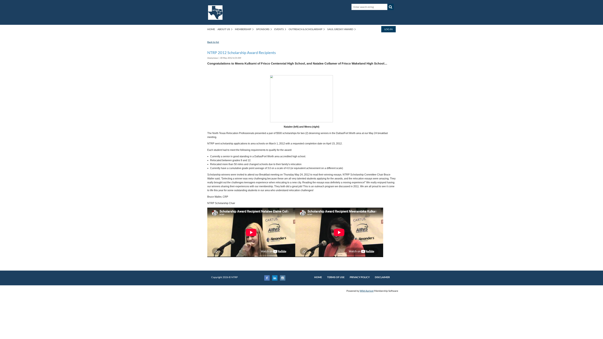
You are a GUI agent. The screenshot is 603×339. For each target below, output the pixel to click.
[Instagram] (282, 278)
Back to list (213, 41)
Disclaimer (382, 277)
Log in (388, 29)
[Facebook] (267, 278)
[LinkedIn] (274, 278)
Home (318, 277)
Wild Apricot (367, 290)
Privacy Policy (360, 277)
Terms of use (336, 277)
